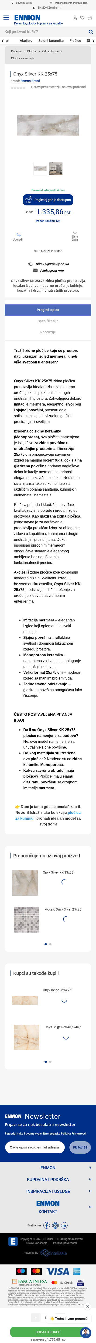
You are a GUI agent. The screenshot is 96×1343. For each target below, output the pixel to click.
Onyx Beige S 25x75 (57, 990)
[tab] (48, 310)
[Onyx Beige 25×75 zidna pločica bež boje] (25, 1000)
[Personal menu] (75, 16)
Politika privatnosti (73, 1133)
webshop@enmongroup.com (71, 2)
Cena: (29, 212)
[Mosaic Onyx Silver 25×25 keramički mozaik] (26, 920)
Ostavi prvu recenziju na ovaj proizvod (58, 87)
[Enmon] (13, 1116)
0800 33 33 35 (24, 2)
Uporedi (18, 239)
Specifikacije (48, 321)
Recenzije (48, 332)
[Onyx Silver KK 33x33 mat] (25, 883)
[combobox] (43, 31)
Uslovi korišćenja (37, 1243)
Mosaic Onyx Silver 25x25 (63, 909)
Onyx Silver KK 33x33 (58, 872)
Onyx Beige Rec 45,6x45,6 (63, 1027)
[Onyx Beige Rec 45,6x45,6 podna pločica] (26, 1037)
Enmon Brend (30, 81)
